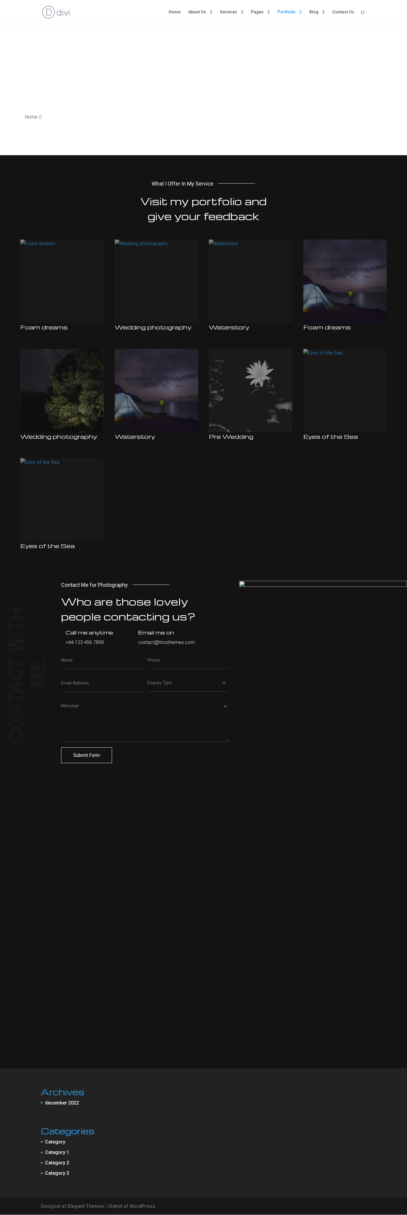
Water (214, 333)
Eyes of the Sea (330, 436)
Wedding (123, 333)
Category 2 (57, 1163)
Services (228, 12)
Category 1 (57, 1152)
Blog (314, 12)
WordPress (142, 1206)
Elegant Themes (86, 1206)
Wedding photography (153, 327)
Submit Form (86, 755)
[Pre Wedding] (250, 390)
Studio (26, 333)
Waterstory (229, 327)
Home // (33, 117)
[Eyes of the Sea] (345, 390)
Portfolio (286, 12)
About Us (197, 12)
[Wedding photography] (156, 281)
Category (55, 1142)
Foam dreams (44, 327)
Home (175, 12)
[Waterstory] (250, 281)
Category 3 (57, 1173)
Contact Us (343, 12)
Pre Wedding (231, 436)
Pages (257, 12)
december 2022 (62, 1103)
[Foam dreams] (62, 281)
